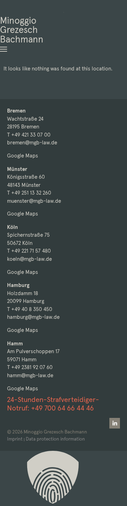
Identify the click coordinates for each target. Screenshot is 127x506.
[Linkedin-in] (114, 423)
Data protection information (55, 439)
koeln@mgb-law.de (29, 258)
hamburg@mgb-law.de (33, 317)
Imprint (15, 439)
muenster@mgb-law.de (34, 200)
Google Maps (22, 155)
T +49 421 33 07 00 (28, 134)
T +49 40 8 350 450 (29, 309)
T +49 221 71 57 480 (29, 250)
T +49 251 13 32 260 (29, 192)
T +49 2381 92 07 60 (30, 367)
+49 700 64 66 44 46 (62, 408)
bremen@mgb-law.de (32, 142)
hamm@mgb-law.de (30, 375)
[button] (3, 49)
